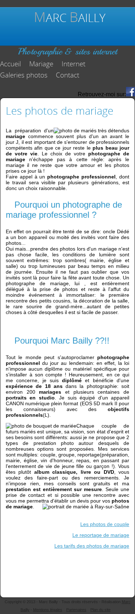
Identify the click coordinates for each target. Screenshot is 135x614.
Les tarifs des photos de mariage (91, 546)
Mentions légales (47, 610)
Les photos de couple (104, 524)
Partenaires (76, 610)
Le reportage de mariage (100, 535)
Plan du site (100, 610)
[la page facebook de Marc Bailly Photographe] (130, 94)
